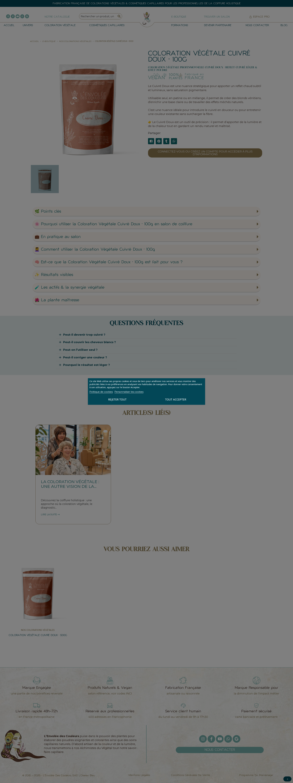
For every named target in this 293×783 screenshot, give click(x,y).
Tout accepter (175, 399)
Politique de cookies (101, 391)
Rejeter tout (117, 399)
